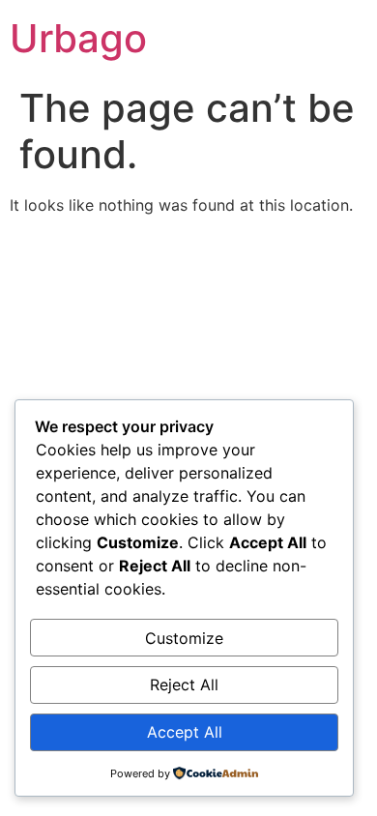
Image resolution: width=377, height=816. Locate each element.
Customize (184, 638)
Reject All (184, 684)
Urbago (78, 38)
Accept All (184, 732)
